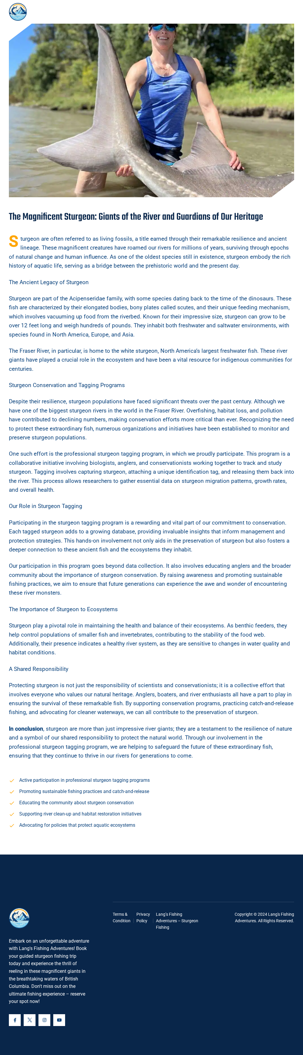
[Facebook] (15, 1020)
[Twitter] (30, 1020)
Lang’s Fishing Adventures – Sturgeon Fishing (177, 921)
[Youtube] (59, 1020)
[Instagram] (44, 1020)
